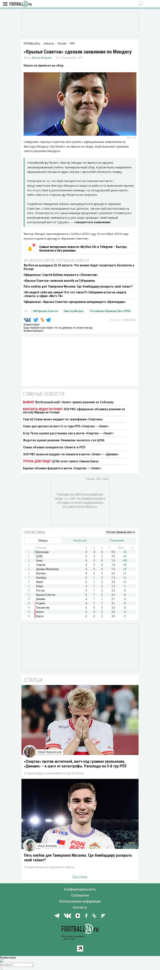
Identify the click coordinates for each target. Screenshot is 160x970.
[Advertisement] (80, 24)
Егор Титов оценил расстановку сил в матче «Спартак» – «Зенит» (68, 433)
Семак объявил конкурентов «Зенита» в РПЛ (54, 447)
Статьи (33, 680)
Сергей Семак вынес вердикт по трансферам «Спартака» (63, 419)
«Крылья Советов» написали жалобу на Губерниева (59, 281)
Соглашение (80, 895)
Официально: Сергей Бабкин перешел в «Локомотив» (61, 275)
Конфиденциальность (80, 889)
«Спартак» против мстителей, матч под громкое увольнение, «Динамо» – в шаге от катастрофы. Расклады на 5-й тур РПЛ (75, 763)
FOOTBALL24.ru (20, 4)
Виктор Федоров (42, 57)
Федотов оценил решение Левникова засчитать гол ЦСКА (64, 440)
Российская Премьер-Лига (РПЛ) (110, 311)
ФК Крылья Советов (45, 311)
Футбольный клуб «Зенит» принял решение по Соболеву (74, 402)
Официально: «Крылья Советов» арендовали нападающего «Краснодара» (75, 302)
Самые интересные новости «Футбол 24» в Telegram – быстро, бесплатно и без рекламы (83, 248)
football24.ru (129, 319)
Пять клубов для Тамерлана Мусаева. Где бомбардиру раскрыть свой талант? (78, 286)
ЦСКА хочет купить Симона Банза (75, 461)
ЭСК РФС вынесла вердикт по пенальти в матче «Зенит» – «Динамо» (71, 454)
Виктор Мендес (74, 311)
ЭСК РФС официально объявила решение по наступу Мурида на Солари (74, 410)
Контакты (80, 907)
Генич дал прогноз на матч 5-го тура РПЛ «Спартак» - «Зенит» (66, 426)
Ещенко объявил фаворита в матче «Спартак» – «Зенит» (62, 468)
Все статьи (80, 876)
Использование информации (80, 901)
